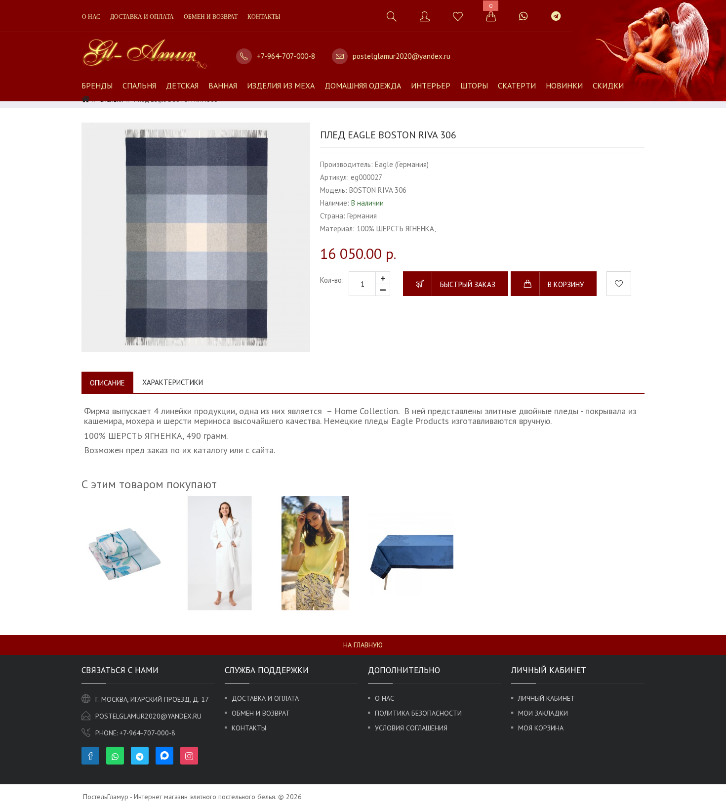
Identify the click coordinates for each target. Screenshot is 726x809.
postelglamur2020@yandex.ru (401, 56)
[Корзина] (490, 16)
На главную (363, 644)
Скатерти (517, 85)
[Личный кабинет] (424, 16)
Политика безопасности (418, 713)
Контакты (263, 16)
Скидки (608, 85)
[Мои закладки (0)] (457, 16)
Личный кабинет (546, 698)
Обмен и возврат (211, 16)
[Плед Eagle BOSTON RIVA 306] (195, 237)
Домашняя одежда (362, 85)
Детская (182, 85)
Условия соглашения (411, 728)
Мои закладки (543, 713)
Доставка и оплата (142, 16)
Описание (107, 382)
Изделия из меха (281, 85)
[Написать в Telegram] (555, 16)
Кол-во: (332, 280)
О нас (91, 16)
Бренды (97, 85)
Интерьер (430, 85)
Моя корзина (541, 728)
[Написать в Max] (583, 11)
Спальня (139, 85)
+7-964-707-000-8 (286, 56)
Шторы (474, 85)
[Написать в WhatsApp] (523, 16)
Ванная (222, 85)
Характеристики (172, 382)
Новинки (564, 85)
